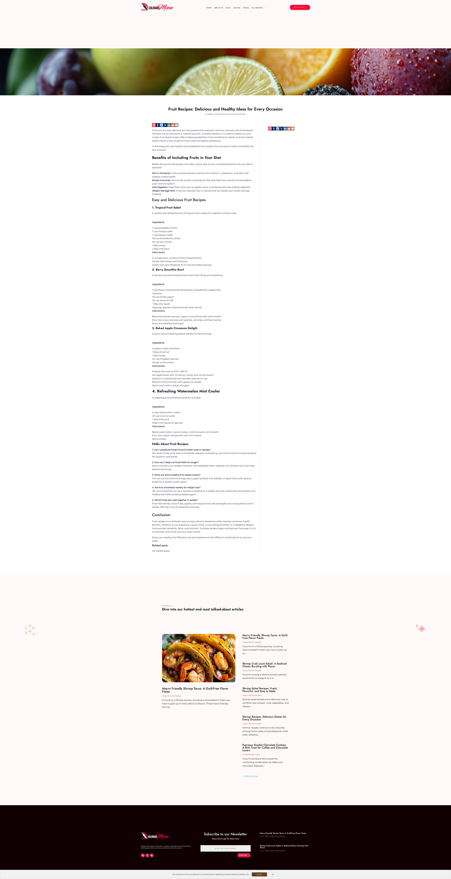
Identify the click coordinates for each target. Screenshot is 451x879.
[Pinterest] (154, 126)
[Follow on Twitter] (151, 855)
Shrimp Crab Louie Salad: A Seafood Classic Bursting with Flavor (264, 665)
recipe (164, 696)
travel (246, 8)
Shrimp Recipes (174, 696)
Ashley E (211, 114)
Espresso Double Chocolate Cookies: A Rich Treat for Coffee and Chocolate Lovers (265, 747)
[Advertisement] (225, 30)
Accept (259, 874)
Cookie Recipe (248, 754)
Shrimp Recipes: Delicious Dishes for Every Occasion (264, 718)
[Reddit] (173, 126)
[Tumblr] (158, 126)
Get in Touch (299, 7)
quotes (236, 8)
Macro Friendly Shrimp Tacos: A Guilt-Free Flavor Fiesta (195, 690)
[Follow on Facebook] (147, 855)
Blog (228, 8)
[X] (165, 126)
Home (209, 8)
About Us (218, 8)
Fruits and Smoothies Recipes (235, 114)
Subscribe (243, 855)
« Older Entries (250, 776)
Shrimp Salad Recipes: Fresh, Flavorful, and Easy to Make (259, 689)
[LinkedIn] (169, 126)
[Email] (176, 126)
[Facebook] (161, 126)
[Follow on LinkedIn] (142, 855)
